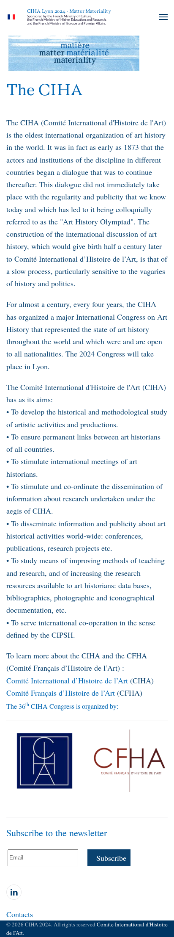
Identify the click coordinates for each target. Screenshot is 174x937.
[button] (163, 17)
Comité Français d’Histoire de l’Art (60, 693)
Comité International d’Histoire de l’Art (67, 680)
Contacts (19, 914)
